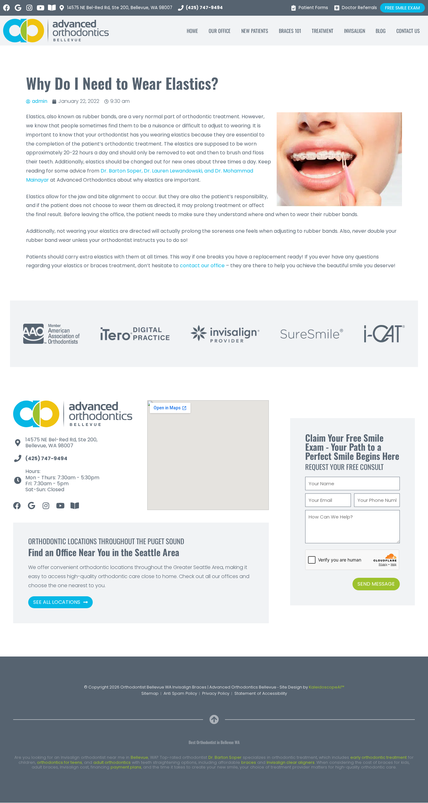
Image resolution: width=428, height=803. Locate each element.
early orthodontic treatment (378, 757)
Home (192, 31)
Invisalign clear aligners (291, 762)
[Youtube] (40, 7)
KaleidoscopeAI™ (326, 687)
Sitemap (150, 693)
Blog (381, 31)
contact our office (202, 265)
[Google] (17, 7)
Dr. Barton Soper (225, 757)
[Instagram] (29, 7)
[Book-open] (51, 7)
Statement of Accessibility (260, 693)
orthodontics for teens (59, 762)
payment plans (126, 767)
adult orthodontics (112, 762)
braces (248, 762)
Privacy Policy (215, 693)
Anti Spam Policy (180, 693)
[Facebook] (6, 7)
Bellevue (139, 757)
